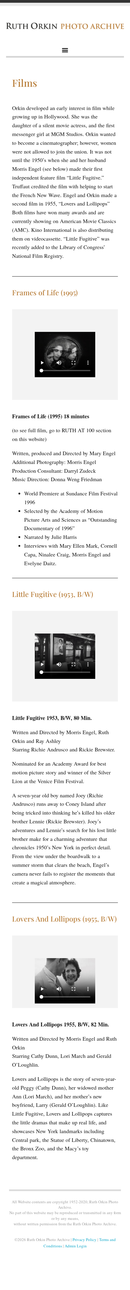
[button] (65, 50)
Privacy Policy (84, 1239)
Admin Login (76, 1246)
